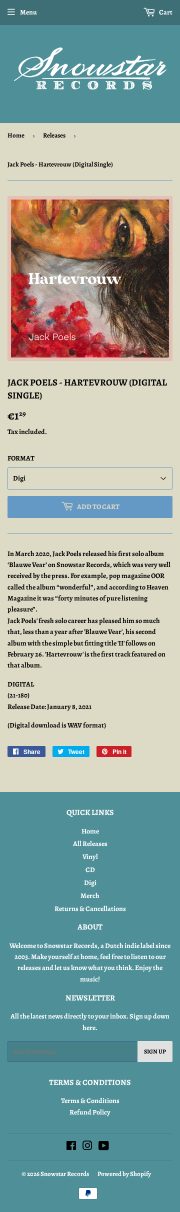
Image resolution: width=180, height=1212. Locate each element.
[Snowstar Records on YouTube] (103, 1147)
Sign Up (155, 1052)
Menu (28, 12)
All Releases (90, 843)
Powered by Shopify (124, 1174)
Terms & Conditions (90, 1101)
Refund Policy (90, 1112)
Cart (165, 12)
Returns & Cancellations (90, 909)
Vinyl (90, 857)
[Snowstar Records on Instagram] (87, 1147)
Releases (54, 135)
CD (90, 869)
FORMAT (21, 458)
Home (16, 135)
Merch (90, 895)
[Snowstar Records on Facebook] (71, 1147)
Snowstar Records (64, 1174)
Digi (90, 883)
